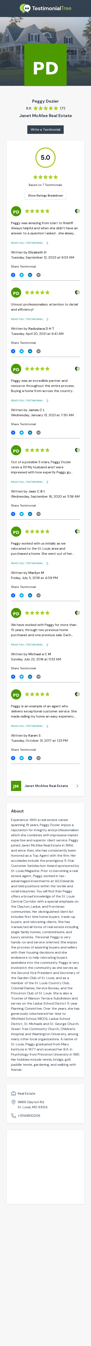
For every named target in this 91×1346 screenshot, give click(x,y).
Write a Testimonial (45, 129)
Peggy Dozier (45, 101)
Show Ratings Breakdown (45, 195)
